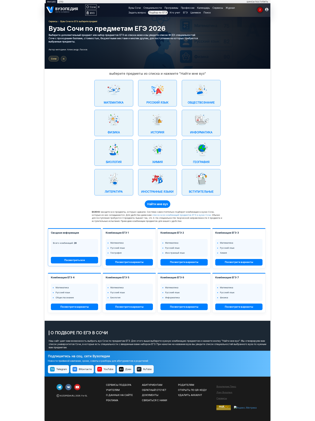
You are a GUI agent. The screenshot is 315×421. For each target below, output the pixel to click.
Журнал (230, 7)
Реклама (112, 400)
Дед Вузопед (224, 392)
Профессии (187, 7)
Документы (150, 395)
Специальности (152, 7)
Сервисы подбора (118, 384)
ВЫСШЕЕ (51, 1)
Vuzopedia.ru (67, 395)
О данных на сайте (119, 395)
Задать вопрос (137, 12)
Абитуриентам (152, 384)
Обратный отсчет (154, 390)
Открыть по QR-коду (192, 390)
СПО (61, 1)
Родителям (186, 384)
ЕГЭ (185, 12)
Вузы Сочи (134, 7)
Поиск (207, 12)
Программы (171, 7)
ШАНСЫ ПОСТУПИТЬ (257, 1)
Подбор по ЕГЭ (158, 12)
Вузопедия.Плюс (226, 386)
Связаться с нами (154, 400)
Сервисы (217, 7)
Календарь (203, 7)
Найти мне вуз (157, 204)
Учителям (113, 390)
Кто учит (175, 12)
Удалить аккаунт (190, 395)
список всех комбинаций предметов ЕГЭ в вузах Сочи (181, 215)
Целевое (195, 12)
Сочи (53, 58)
